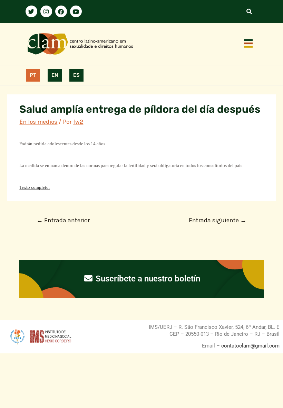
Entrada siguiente (217, 220)
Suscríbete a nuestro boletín (147, 279)
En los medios (38, 121)
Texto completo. (34, 187)
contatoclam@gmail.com (250, 346)
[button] (248, 44)
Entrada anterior (63, 220)
